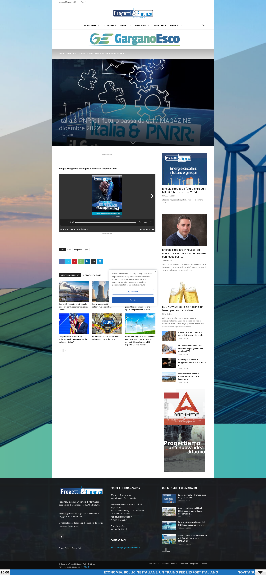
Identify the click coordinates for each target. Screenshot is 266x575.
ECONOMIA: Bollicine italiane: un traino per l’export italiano (91, 572)
